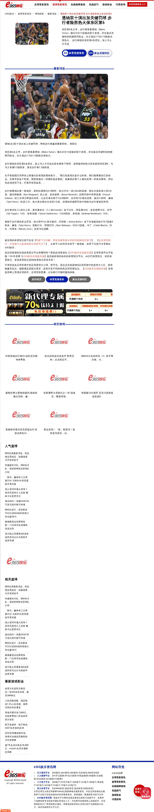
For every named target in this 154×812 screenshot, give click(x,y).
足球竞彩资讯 (41, 4)
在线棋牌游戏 (78, 4)
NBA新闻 (39, 14)
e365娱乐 (9, 14)
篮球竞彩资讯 (60, 4)
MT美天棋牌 (70, 776)
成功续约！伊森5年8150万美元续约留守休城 (17, 503)
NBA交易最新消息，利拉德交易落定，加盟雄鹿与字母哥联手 (17, 456)
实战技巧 (94, 4)
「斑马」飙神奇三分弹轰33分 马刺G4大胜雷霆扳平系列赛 (17, 480)
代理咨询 (120, 4)
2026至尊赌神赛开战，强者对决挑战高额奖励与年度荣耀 (16, 736)
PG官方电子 (66, 782)
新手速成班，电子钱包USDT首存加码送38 (16, 726)
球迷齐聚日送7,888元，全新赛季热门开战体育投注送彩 (16, 716)
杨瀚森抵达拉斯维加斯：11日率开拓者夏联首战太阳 (16, 525)
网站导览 (118, 767)
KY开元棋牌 (58, 776)
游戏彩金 (107, 4)
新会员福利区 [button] (102, 53)
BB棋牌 (92, 776)
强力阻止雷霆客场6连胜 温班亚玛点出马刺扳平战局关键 (17, 537)
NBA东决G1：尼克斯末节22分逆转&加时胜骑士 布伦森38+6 (17, 513)
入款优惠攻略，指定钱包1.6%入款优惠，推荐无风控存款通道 (16, 704)
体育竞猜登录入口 (137, 4)
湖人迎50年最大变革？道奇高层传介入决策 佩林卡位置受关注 (16, 492)
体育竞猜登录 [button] (76, 53)
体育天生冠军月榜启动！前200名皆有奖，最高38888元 (17, 692)
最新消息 (52, 14)
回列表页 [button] (37, 279)
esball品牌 (117, 773)
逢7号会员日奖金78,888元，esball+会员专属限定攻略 (17, 748)
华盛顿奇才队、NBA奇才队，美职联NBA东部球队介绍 (17, 468)
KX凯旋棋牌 (82, 776)
